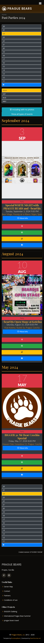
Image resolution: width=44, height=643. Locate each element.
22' (4, 41)
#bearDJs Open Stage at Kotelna (22, 322)
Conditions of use (10, 600)
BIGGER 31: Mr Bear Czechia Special (22, 436)
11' (4, 81)
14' (4, 70)
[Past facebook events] (21, 85)
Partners (7, 595)
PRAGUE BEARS (19, 8)
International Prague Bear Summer (17, 616)
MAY (4, 101)
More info (23, 218)
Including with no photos (23, 109)
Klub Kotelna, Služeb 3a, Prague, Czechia (22, 328)
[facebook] (4, 575)
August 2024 (12, 253)
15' (4, 66)
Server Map (8, 586)
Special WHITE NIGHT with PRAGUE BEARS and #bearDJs (22, 206)
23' (4, 37)
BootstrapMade (15, 638)
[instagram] (9, 575)
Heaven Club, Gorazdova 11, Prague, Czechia (22, 444)
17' (4, 59)
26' (4, 26)
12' (4, 77)
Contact (7, 591)
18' (4, 55)
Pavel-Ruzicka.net (35, 638)
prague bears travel (11, 620)
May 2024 (10, 367)
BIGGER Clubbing (10, 611)
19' (4, 52)
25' (4, 30)
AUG (4, 98)
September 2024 (15, 120)
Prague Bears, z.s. (18, 635)
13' (4, 74)
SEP (4, 94)
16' (4, 63)
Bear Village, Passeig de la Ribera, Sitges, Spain (22, 214)
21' (4, 44)
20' (4, 48)
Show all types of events (22, 114)
